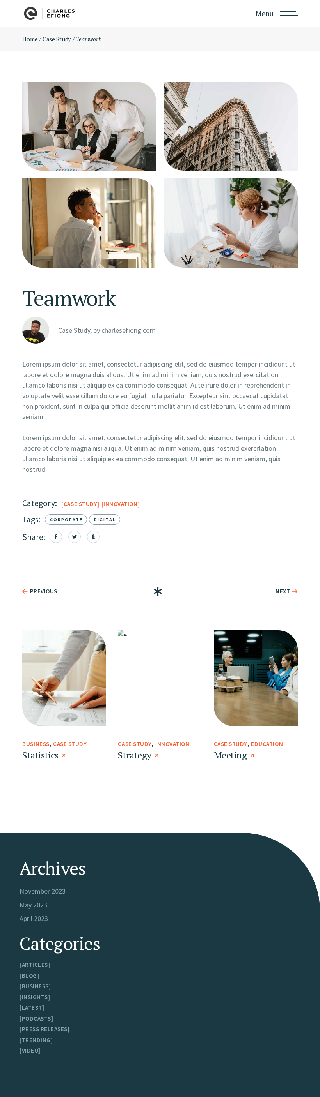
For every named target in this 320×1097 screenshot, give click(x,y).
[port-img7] (231, 126)
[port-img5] (231, 222)
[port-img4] (89, 222)
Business (35, 744)
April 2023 (34, 918)
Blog (29, 975)
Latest (32, 1007)
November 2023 (43, 891)
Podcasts (36, 1018)
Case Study (80, 504)
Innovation (120, 504)
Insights (35, 997)
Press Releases (45, 1029)
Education (267, 744)
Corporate (66, 519)
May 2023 (33, 904)
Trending (36, 1040)
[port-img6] (89, 126)
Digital (105, 519)
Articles (35, 964)
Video (30, 1050)
